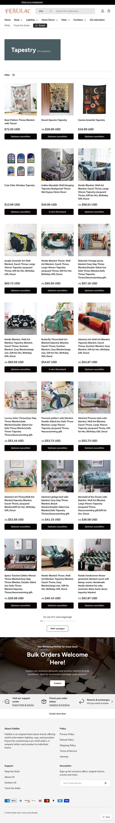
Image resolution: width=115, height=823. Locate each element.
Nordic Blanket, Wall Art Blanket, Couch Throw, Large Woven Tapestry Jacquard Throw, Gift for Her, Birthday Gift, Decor (93, 192)
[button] (109, 11)
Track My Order (22, 25)
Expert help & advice (23, 704)
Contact (57, 683)
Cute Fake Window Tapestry (19, 185)
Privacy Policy (67, 734)
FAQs (7, 25)
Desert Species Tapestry (54, 120)
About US (9, 777)
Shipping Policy (68, 745)
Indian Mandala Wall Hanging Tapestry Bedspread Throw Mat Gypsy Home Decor (57, 188)
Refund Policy (67, 739)
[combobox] (65, 11)
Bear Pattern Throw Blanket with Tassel (19, 122)
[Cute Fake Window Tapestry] (20, 164)
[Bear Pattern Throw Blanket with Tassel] (20, 99)
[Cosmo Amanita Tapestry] (94, 99)
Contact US (10, 782)
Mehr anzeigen (58, 628)
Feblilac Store (16, 813)
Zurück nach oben (57, 713)
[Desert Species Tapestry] (57, 99)
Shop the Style (12, 771)
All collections (97, 19)
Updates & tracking (59, 704)
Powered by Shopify (29, 813)
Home (7, 19)
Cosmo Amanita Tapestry (91, 120)
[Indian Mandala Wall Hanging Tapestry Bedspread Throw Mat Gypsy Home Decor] (57, 164)
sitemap (64, 756)
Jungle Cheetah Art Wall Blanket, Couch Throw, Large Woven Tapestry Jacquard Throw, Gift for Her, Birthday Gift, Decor (19, 267)
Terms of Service (68, 751)
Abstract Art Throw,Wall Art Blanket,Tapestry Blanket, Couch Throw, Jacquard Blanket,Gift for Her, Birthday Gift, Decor (19, 503)
